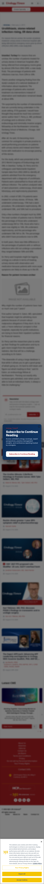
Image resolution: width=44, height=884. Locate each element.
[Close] (41, 841)
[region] (22, 861)
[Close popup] (39, 426)
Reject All (22, 874)
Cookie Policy (37, 863)
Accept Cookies (22, 880)
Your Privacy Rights (22, 868)
